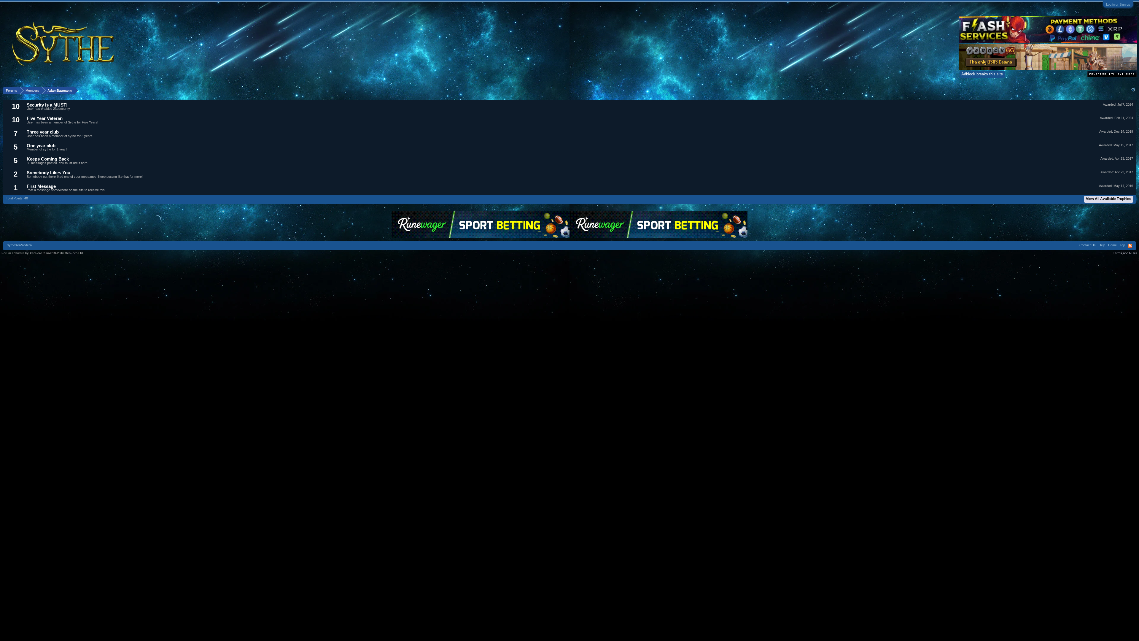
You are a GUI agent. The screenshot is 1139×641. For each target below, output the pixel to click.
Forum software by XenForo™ (42, 253)
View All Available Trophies (1108, 199)
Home (1112, 245)
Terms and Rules (1125, 253)
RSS (1130, 246)
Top (1122, 245)
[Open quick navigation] (1133, 90)
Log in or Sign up (1118, 4)
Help (1102, 245)
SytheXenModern (19, 245)
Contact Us (1087, 245)
